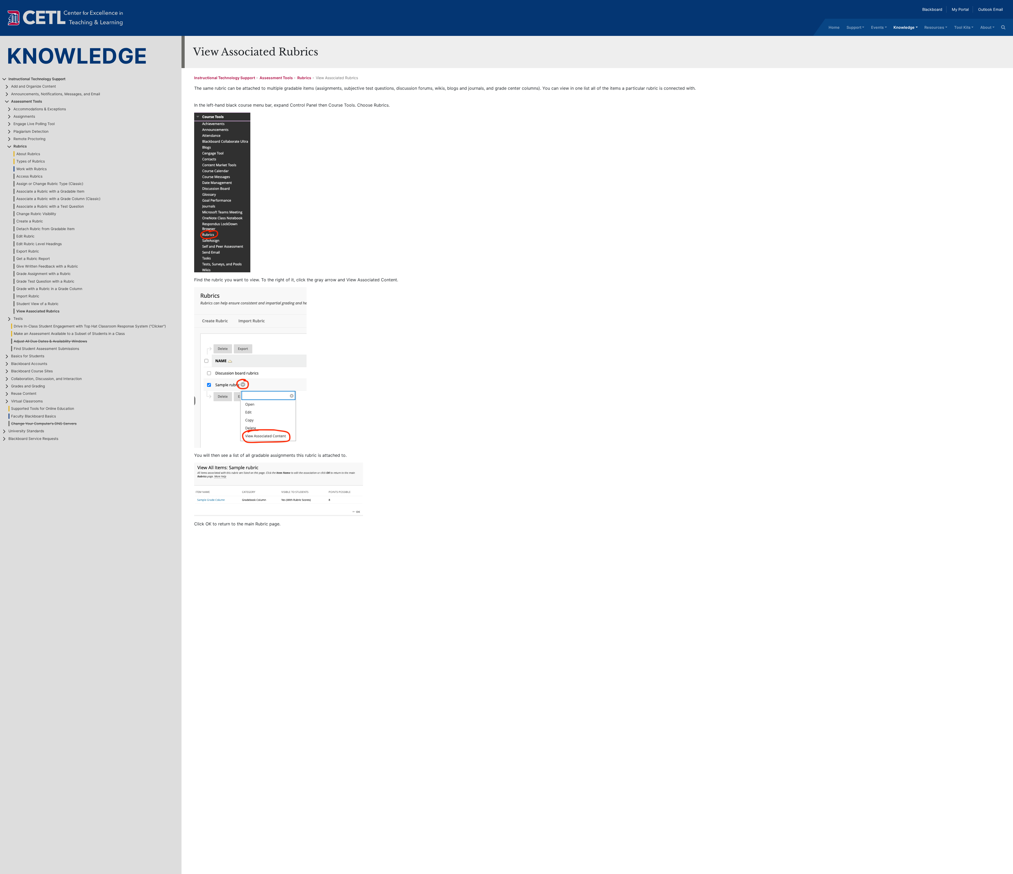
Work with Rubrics (31, 169)
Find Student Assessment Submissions (46, 348)
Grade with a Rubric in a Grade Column (49, 289)
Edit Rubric (25, 236)
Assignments (24, 116)
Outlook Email (990, 9)
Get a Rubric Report (33, 258)
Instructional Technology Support (36, 79)
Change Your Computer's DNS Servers (44, 423)
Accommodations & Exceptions (39, 109)
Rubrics (20, 146)
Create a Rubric (29, 221)
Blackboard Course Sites (32, 371)
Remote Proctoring (29, 139)
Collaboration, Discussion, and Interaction (46, 379)
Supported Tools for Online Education (42, 408)
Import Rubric (27, 296)
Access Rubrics (29, 176)
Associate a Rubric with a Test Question (50, 206)
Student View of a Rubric (37, 304)
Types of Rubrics (30, 161)
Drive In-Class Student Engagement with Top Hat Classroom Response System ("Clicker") (90, 326)
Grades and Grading (28, 386)
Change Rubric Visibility (36, 214)
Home (834, 27)
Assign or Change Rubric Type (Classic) (49, 184)
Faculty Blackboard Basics (33, 416)
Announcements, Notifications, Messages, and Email (55, 94)
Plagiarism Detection (31, 131)
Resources (934, 27)
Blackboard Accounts (29, 364)
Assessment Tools (26, 101)
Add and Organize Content (33, 86)
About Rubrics (28, 154)
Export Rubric (27, 251)
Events (877, 27)
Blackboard (932, 9)
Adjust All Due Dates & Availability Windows (50, 341)
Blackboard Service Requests (33, 438)
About (985, 27)
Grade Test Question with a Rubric (45, 281)
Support (854, 27)
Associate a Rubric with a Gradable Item (50, 191)
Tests (18, 318)
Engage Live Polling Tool (34, 124)
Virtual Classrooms (27, 401)
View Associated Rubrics (37, 311)
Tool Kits (962, 27)
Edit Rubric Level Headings (39, 244)
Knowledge (904, 27)
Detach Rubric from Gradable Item (45, 229)
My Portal (960, 9)
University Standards (26, 431)
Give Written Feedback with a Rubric (47, 266)
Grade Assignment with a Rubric (43, 274)
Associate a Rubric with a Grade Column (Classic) (58, 199)
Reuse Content (23, 393)
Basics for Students (27, 356)
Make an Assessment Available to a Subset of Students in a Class (69, 333)
